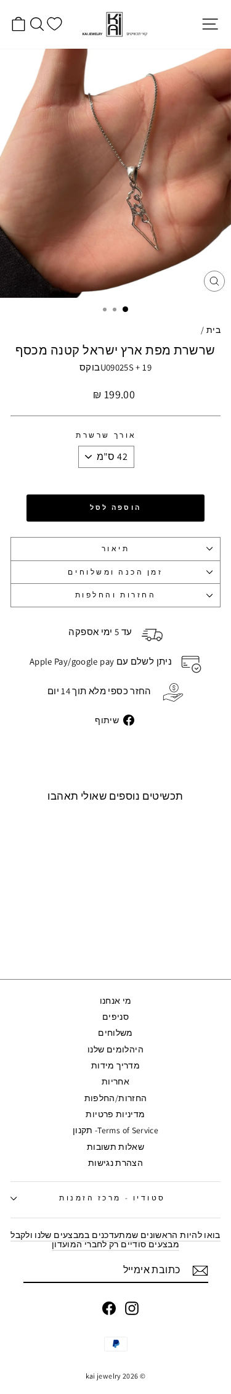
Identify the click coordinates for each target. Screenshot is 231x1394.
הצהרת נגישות (115, 1162)
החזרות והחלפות (115, 594)
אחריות (115, 1081)
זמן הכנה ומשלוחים (115, 571)
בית (213, 329)
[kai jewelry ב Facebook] (109, 1308)
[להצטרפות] (200, 1270)
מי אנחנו (116, 1000)
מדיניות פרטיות (115, 1114)
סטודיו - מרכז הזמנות (112, 1197)
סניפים (115, 1016)
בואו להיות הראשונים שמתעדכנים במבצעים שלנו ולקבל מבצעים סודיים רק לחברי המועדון (115, 1239)
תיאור (116, 548)
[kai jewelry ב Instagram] (132, 1308)
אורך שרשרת (106, 436)
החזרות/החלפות (115, 1098)
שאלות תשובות (115, 1146)
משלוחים (115, 1032)
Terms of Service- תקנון (115, 1130)
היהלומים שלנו (115, 1049)
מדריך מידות (115, 1065)
